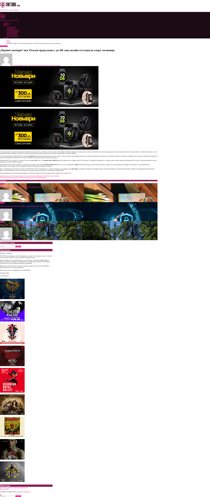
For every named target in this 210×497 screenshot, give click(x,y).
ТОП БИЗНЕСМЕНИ (13, 31)
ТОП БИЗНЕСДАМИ (13, 30)
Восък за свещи (4, 489)
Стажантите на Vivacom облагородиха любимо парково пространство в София (23, 225)
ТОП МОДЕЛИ (11, 29)
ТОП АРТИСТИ (11, 27)
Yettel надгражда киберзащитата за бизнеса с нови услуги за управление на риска (24, 206)
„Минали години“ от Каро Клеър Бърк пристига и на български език (20, 187)
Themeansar (27, 491)
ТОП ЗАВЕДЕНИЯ (12, 36)
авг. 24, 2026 (25, 201)
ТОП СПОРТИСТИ (12, 34)
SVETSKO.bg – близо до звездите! (9, 10)
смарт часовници (44, 65)
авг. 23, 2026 (25, 239)
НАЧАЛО (6, 23)
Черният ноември (55, 65)
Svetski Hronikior (19, 65)
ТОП (4, 26)
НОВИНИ (6, 24)
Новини (2, 46)
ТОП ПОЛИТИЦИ (12, 33)
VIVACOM (35, 65)
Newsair (19, 491)
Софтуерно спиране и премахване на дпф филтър (14, 487)
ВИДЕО (5, 37)
